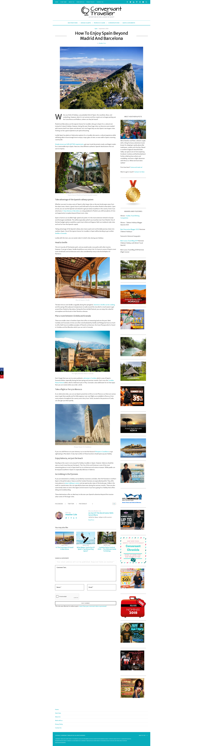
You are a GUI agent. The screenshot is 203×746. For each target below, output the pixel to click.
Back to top (142, 735)
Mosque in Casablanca (102, 451)
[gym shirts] (132, 405)
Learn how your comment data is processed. (93, 606)
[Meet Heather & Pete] (133, 138)
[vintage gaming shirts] (132, 670)
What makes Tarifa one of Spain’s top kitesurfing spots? (86, 549)
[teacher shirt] (132, 588)
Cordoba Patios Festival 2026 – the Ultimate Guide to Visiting (107, 549)
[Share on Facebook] (2, 369)
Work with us (80, 2)
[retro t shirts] (132, 697)
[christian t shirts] (132, 482)
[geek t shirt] (132, 642)
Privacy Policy (90, 2)
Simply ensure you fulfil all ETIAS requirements (69, 144)
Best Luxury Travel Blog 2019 (129, 241)
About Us (71, 2)
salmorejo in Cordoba (89, 378)
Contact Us (100, 2)
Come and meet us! (136, 167)
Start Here (63, 2)
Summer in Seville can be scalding (104, 305)
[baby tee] (132, 529)
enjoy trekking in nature (72, 483)
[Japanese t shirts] (132, 329)
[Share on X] (2, 373)
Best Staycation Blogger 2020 (129, 229)
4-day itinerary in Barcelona (71, 211)
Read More (91, 519)
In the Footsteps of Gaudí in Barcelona (64, 548)
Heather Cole (102, 43)
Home (56, 2)
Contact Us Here (139, 172)
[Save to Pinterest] (2, 376)
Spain (96, 28)
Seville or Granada (61, 233)
